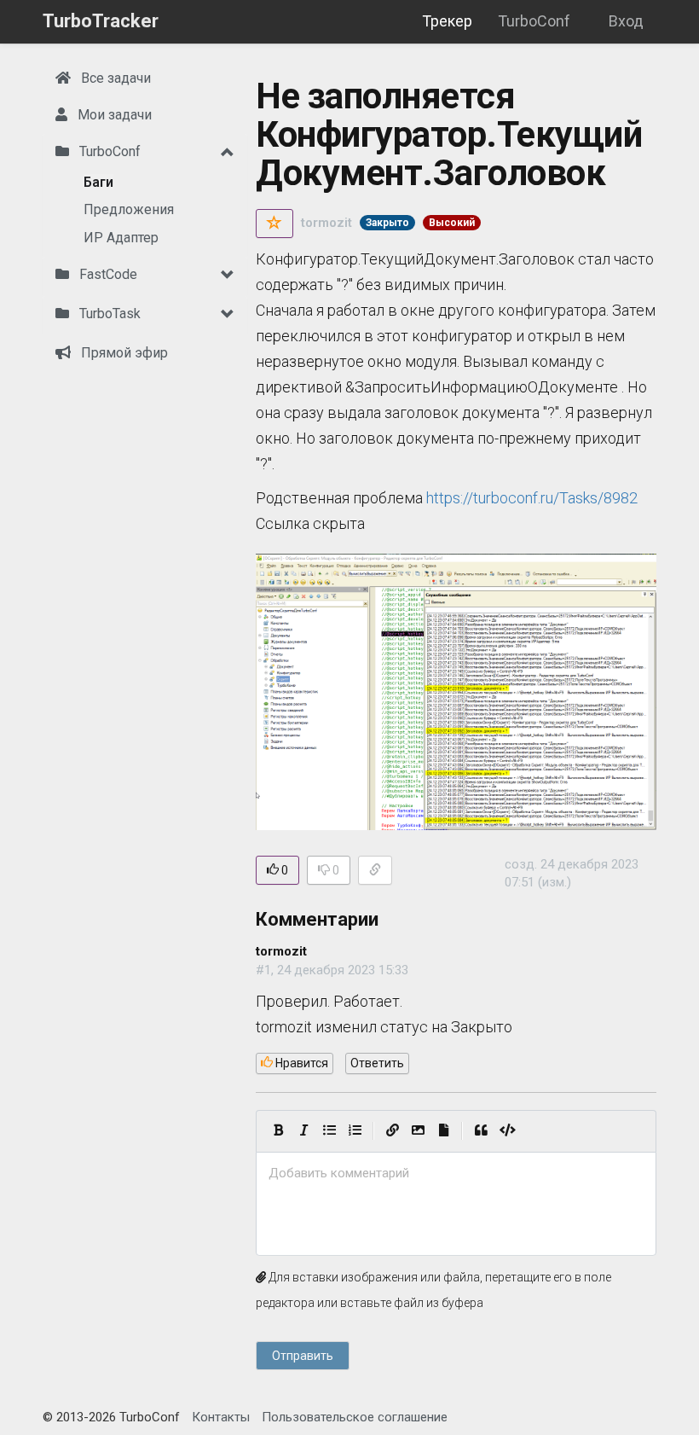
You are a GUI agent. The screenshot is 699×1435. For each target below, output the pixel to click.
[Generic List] (329, 1131)
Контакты (221, 1417)
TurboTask (108, 313)
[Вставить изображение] (417, 1131)
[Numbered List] (354, 1131)
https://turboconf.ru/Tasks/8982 (532, 498)
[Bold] (278, 1131)
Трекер (447, 21)
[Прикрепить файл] (443, 1131)
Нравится (300, 1063)
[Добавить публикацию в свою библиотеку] (274, 223)
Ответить (377, 1063)
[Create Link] (392, 1131)
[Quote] (481, 1131)
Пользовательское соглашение (355, 1417)
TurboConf (534, 21)
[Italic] (303, 1131)
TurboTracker (101, 21)
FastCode (106, 274)
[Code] (508, 1131)
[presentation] (456, 1173)
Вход (626, 21)
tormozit (326, 222)
